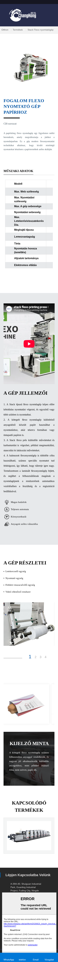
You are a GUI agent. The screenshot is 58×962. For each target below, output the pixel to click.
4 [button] (45, 657)
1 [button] (30, 657)
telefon (22, 959)
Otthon (4, 29)
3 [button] (40, 657)
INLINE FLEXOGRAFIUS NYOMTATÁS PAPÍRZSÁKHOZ (29, 847)
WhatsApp (9, 959)
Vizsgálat (49, 959)
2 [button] (35, 657)
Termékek (18, 29)
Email (36, 959)
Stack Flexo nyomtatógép (40, 29)
